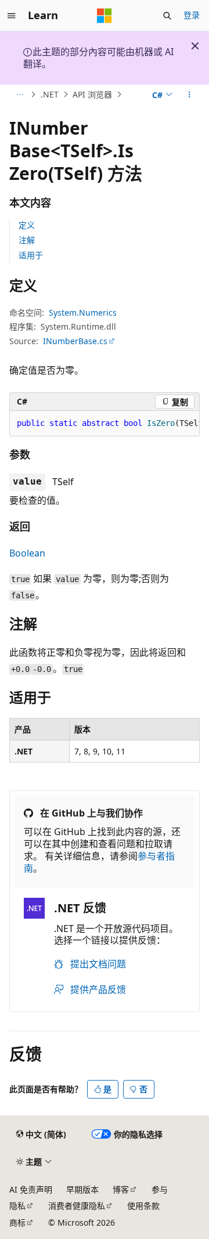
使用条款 (143, 1205)
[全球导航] (11, 15)
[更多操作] (189, 94)
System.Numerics (83, 312)
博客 (121, 1189)
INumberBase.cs (75, 340)
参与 (160, 1189)
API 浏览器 (92, 94)
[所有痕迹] (19, 94)
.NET (50, 94)
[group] (104, 423)
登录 (191, 14)
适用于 (31, 255)
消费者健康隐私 (76, 1205)
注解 (27, 239)
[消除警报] (195, 46)
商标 (17, 1222)
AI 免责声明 (30, 1189)
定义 (27, 224)
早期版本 (82, 1189)
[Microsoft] (104, 15)
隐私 (17, 1205)
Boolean (27, 553)
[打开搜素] (167, 15)
